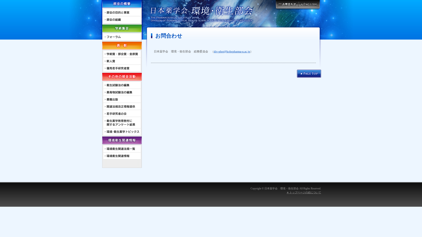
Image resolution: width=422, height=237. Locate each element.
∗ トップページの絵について (304, 192)
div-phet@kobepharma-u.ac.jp (232, 51)
